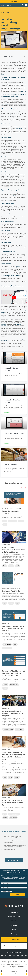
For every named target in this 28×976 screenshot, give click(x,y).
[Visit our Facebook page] (2, 956)
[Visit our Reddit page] (26, 956)
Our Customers (14, 912)
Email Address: (5, 890)
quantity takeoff (19, 128)
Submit (17, 894)
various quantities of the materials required (11, 275)
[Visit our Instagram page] (6, 956)
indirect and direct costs (14, 114)
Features (14, 921)
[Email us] (14, 956)
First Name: (4, 881)
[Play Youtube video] (14, 297)
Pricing (14, 929)
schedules (3, 324)
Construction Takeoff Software (14, 433)
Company (14, 934)
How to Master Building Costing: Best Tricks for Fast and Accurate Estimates (13, 628)
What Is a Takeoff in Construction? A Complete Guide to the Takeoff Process (13, 550)
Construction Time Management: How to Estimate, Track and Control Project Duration (13, 673)
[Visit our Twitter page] (10, 956)
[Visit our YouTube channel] (18, 956)
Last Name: (4, 885)
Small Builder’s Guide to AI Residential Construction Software (11, 511)
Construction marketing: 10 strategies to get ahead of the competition (12, 713)
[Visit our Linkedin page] (22, 956)
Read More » (6, 379)
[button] (26, 5)
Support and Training (14, 916)
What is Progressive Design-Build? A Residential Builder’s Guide (12, 803)
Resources (14, 925)
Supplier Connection (10, 464)
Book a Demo (14, 1)
